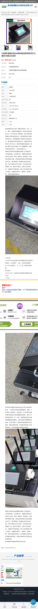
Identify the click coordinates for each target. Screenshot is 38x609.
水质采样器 (21, 12)
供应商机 (13, 12)
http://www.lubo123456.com (8, 547)
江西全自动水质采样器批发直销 (10, 583)
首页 (8, 12)
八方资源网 (13, 594)
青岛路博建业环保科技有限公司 (20, 591)
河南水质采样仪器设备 (28, 583)
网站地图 (31, 594)
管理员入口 (25, 594)
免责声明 (19, 594)
